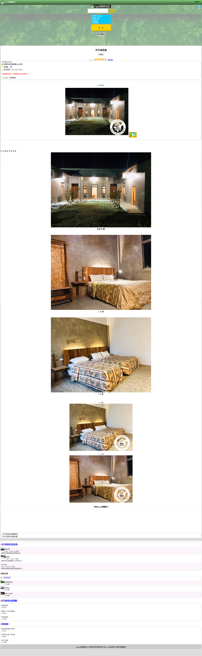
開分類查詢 (101, 34)
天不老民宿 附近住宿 (9, 544)
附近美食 (4, 624)
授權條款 (123, 647)
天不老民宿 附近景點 (9, 601)
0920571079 (8, 62)
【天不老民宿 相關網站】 (10, 534)
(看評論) (110, 60)
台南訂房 (7, 577)
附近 (197, 2)
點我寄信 (13, 78)
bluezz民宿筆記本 (9, 2)
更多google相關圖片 (101, 507)
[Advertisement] (101, 41)
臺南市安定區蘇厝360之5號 (13, 64)
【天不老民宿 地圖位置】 (10, 536)
